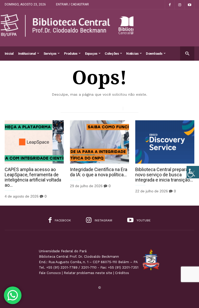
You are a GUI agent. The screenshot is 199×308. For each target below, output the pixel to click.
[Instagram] (179, 4)
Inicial (9, 53)
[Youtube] (189, 4)
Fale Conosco (50, 273)
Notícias (132, 53)
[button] (187, 53)
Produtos (70, 53)
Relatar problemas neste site (88, 273)
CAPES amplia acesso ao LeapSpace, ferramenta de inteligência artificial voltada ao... (33, 177)
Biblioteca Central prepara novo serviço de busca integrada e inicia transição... (164, 175)
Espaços (91, 53)
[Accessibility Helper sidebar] (193, 172)
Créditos (122, 273)
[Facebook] (170, 4)
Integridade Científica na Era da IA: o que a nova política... (98, 172)
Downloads (154, 53)
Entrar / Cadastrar (72, 4)
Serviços (50, 53)
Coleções (112, 53)
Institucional (27, 53)
